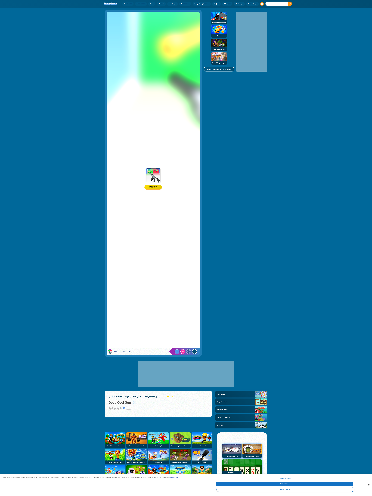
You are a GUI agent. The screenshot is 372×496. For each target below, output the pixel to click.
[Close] (369, 485)
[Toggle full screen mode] (194, 351)
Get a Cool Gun (167, 397)
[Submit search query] (290, 4)
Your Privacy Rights (284, 479)
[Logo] (110, 4)
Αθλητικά (227, 4)
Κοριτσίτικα (185, 4)
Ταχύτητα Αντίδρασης (133, 397)
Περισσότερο (252, 4)
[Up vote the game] (177, 351)
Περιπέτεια (128, 4)
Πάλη (152, 4)
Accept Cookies (284, 484)
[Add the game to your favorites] (134, 402)
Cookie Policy (174, 477)
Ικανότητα (172, 4)
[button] (262, 4)
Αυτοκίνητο (141, 4)
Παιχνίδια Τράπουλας (201, 4)
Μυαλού (161, 4)
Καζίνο (216, 4)
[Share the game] (188, 351)
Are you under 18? (285, 489)
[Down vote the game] (182, 351)
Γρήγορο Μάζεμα (151, 397)
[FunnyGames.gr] (109, 397)
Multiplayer (239, 4)
